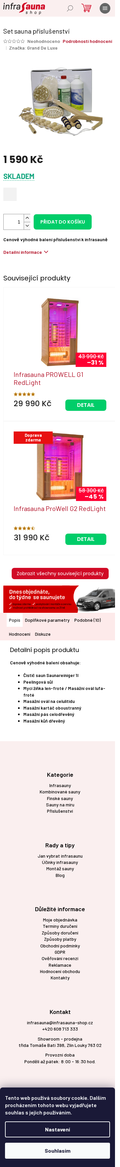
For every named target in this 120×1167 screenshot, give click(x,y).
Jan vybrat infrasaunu (60, 856)
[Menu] (105, 8)
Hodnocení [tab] (19, 634)
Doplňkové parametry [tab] (47, 620)
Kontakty (60, 977)
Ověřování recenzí (60, 958)
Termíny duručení (60, 926)
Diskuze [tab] (43, 634)
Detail (86, 405)
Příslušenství (60, 811)
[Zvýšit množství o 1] (27, 218)
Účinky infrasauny (60, 862)
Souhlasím (57, 1150)
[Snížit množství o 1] (27, 226)
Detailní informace (22, 252)
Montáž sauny (60, 868)
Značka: (33, 48)
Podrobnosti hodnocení (87, 41)
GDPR (60, 952)
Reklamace (60, 965)
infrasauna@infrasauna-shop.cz (60, 1022)
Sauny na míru (60, 804)
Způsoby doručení (60, 932)
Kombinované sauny (60, 791)
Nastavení (57, 1129)
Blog (60, 875)
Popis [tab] (14, 620)
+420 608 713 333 (60, 1029)
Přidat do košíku (62, 222)
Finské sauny (60, 798)
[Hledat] (70, 8)
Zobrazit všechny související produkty (60, 573)
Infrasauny (60, 785)
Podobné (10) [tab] (87, 620)
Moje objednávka (60, 919)
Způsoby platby (60, 939)
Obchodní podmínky (60, 945)
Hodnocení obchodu (60, 971)
